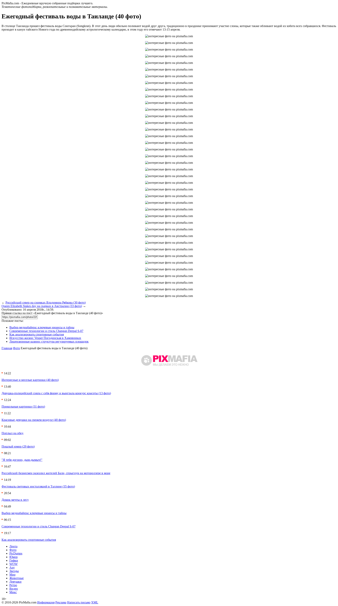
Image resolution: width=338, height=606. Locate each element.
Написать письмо (78, 602)
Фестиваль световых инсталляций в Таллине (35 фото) (38, 486)
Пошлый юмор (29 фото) (18, 446)
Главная (7, 348)
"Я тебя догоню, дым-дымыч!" (22, 459)
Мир (12, 574)
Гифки (13, 560)
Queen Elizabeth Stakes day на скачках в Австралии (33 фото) (42, 306)
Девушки (15, 581)
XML (94, 602)
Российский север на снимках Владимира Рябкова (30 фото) (45, 302)
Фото (16, 348)
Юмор (13, 557)
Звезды (14, 571)
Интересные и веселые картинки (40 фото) (30, 380)
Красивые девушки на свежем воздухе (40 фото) (34, 419)
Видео (13, 588)
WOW (13, 564)
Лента (13, 546)
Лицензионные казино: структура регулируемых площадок (49, 341)
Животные (16, 578)
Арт (12, 567)
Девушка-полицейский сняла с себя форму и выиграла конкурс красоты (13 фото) (56, 393)
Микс (13, 592)
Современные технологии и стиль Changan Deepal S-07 (46, 331)
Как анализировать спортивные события (36, 334)
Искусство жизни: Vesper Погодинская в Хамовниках (45, 338)
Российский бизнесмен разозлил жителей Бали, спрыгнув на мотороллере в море (56, 473)
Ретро (13, 585)
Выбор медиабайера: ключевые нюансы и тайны (41, 327)
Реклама (60, 602)
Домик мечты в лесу (15, 499)
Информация (46, 602)
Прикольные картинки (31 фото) (23, 406)
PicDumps (15, 553)
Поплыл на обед (12, 433)
